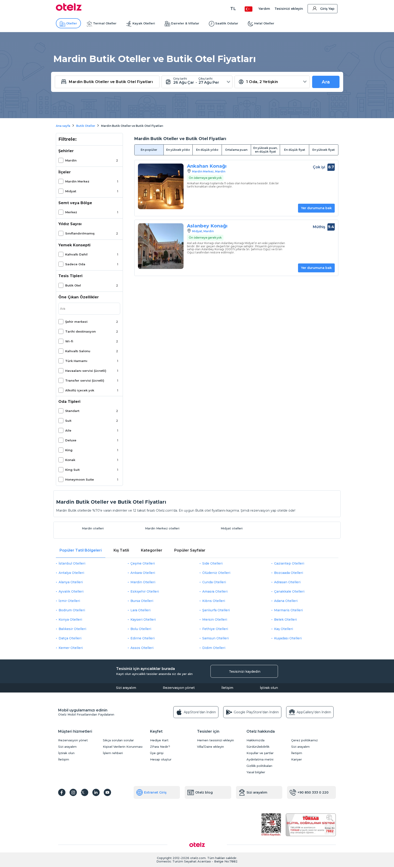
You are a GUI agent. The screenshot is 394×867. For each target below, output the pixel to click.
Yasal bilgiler (255, 772)
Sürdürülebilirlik (258, 746)
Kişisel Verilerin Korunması (123, 746)
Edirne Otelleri (142, 638)
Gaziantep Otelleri (289, 563)
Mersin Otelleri (214, 619)
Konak (70, 460)
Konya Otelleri (70, 619)
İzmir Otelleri (69, 601)
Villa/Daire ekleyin (210, 746)
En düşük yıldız (207, 149)
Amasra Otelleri (215, 591)
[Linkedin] (96, 792)
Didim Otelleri (213, 648)
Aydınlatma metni (259, 759)
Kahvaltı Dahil (76, 254)
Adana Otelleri (286, 601)
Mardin (71, 160)
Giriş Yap (327, 9)
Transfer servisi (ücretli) (84, 380)
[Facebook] (61, 792)
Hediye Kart (159, 740)
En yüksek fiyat (323, 149)
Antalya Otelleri (71, 573)
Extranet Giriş (155, 792)
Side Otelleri (212, 563)
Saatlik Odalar (226, 23)
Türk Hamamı (76, 361)
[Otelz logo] (69, 10)
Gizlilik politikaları (259, 766)
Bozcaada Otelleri (288, 573)
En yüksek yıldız (178, 149)
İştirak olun (269, 688)
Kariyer (296, 759)
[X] (84, 792)
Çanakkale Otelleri (289, 591)
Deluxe (70, 440)
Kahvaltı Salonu (77, 351)
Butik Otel (73, 285)
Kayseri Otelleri (143, 619)
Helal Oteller (264, 23)
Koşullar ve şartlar (260, 753)
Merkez (71, 212)
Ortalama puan (236, 149)
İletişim (227, 688)
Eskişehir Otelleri (144, 591)
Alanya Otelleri (71, 582)
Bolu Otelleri (140, 629)
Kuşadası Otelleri (288, 638)
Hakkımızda (255, 740)
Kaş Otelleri (283, 629)
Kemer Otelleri (71, 648)
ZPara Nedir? (160, 746)
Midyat (70, 191)
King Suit (72, 469)
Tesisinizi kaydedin (244, 671)
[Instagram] (73, 792)
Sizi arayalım (126, 688)
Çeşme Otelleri (142, 563)
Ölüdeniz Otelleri (216, 573)
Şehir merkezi (76, 321)
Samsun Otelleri (215, 638)
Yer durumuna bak (316, 208)
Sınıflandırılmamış (80, 233)
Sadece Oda (75, 264)
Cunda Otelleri (214, 582)
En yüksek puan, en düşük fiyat (265, 149)
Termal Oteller (105, 23)
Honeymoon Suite (79, 479)
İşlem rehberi (113, 753)
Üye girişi (156, 753)
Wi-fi (69, 341)
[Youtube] (107, 792)
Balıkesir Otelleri (72, 629)
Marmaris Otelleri (288, 610)
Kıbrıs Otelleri (213, 601)
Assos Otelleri (141, 648)
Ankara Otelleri (142, 573)
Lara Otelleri (140, 610)
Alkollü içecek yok (79, 390)
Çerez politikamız (304, 740)
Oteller (71, 23)
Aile (68, 430)
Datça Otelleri (70, 638)
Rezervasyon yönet (179, 688)
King (69, 450)
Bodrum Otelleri (72, 610)
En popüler (149, 149)
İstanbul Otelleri (72, 563)
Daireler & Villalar (185, 23)
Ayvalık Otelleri (71, 591)
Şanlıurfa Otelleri (216, 610)
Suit (68, 420)
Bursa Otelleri (141, 601)
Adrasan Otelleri (287, 582)
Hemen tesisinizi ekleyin (215, 740)
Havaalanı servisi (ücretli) (85, 370)
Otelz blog (204, 792)
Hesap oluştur (160, 759)
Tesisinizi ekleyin (289, 8)
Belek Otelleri (285, 619)
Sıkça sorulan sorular (118, 740)
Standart (72, 411)
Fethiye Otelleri (215, 629)
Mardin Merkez (77, 181)
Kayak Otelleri (143, 23)
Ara (326, 82)
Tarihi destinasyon (80, 331)
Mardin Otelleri (142, 582)
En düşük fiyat (294, 149)
